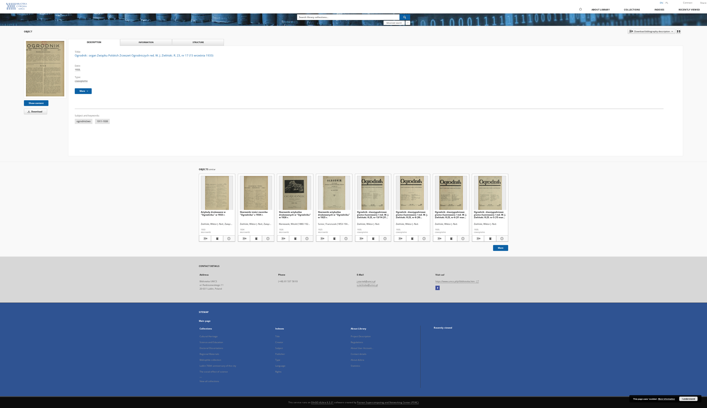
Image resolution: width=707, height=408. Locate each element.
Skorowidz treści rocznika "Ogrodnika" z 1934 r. (254, 213)
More (500, 247)
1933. (77, 69)
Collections (632, 9)
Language (280, 365)
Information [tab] (146, 42)
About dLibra (357, 359)
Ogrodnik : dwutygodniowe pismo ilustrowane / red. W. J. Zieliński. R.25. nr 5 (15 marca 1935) (490, 214)
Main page (204, 320)
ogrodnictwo (84, 121)
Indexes (659, 9)
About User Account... (362, 348)
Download (36, 111)
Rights (278, 371)
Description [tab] (94, 42)
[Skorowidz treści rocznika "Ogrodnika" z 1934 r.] (256, 193)
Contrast (687, 2)
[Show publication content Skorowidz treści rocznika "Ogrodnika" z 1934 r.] (256, 238)
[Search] (405, 17)
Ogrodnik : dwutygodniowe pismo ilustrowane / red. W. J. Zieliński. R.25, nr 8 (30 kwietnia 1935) (412, 214)
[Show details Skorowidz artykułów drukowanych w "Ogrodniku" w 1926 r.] (306, 238)
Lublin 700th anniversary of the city (218, 365)
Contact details (358, 354)
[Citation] (678, 31)
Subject (279, 348)
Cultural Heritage (209, 336)
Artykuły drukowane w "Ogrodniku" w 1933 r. (213, 213)
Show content (36, 103)
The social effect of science (214, 371)
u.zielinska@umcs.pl (367, 285)
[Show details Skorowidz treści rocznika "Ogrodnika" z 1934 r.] (267, 238)
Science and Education (211, 342)
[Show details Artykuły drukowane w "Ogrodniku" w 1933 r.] (228, 238)
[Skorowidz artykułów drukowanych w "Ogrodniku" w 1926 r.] (295, 193)
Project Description (361, 336)
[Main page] (580, 10)
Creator (279, 342)
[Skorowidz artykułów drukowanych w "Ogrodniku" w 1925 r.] (334, 193)
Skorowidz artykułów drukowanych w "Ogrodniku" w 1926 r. (295, 214)
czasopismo (81, 81)
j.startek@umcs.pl (366, 281)
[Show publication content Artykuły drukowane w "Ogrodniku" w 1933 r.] (217, 238)
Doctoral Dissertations (211, 348)
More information (666, 399)
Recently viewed (689, 9)
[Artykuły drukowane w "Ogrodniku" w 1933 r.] (217, 193)
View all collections (209, 381)
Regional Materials (209, 354)
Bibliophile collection (210, 359)
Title (277, 336)
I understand (688, 398)
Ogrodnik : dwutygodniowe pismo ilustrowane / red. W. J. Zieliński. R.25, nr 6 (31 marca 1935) (451, 214)
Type (277, 359)
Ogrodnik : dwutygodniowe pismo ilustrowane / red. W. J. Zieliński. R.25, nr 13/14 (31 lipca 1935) (373, 214)
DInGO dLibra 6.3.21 (322, 402)
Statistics (355, 365)
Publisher (280, 354)
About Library (601, 9)
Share (703, 2)
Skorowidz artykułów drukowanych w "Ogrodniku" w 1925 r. (334, 214)
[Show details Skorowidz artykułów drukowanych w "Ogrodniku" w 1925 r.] (345, 238)
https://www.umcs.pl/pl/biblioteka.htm (455, 281)
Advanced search (394, 23)
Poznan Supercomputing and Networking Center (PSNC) (388, 402)
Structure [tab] (198, 42)
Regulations (357, 342)
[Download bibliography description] (205, 238)
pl (667, 3)
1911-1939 (102, 121)
